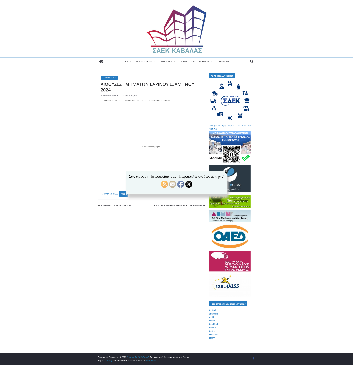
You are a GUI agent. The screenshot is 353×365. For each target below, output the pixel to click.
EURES (212, 338)
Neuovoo (213, 334)
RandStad (213, 324)
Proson (212, 327)
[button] (129, 61)
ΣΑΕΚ (126, 61)
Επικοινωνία (223, 61)
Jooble (212, 317)
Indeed (212, 320)
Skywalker (213, 313)
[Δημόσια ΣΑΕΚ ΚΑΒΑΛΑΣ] (101, 61)
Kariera (212, 331)
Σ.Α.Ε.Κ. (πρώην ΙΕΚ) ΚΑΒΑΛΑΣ (130, 96)
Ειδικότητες (186, 61)
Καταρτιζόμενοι (144, 61)
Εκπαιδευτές (166, 61)
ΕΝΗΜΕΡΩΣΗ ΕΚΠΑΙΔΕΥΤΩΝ (116, 205)
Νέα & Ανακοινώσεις (109, 78)
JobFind (212, 310)
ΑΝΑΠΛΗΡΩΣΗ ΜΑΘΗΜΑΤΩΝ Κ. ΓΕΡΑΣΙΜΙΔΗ (178, 205)
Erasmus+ (204, 61)
